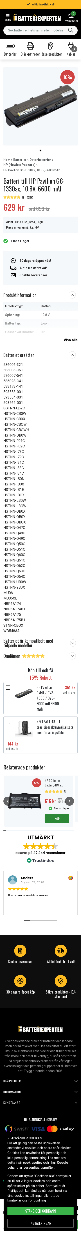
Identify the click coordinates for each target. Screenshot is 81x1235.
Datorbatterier (40, 160)
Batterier (20, 160)
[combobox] (40, 30)
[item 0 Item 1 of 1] (40, 106)
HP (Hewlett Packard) (19, 165)
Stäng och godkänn (40, 1211)
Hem (6, 160)
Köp (57, 818)
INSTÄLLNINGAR (40, 1223)
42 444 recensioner (49, 852)
